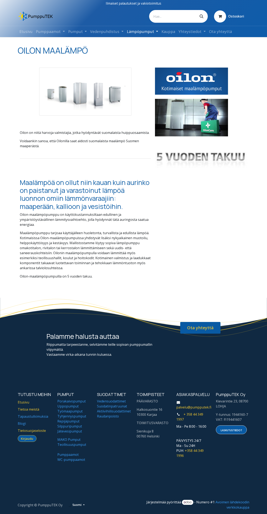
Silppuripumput (69, 426)
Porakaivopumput (71, 401)
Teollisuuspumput (71, 444)
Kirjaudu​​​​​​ (27, 439)
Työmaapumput (70, 411)
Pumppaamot (68, 454)
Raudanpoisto (108, 416)
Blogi (22, 423)
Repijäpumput (68, 421)
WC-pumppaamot (71, 459)
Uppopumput (68, 406)
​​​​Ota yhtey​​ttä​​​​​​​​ (200, 328)
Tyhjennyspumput (71, 416)
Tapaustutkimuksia (33, 416)
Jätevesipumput (69, 431)
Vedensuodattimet (111, 401)
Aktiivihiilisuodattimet (114, 411)
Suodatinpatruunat (112, 406)
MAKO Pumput (69, 439)
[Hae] (201, 16)
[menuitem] (26, 31)
